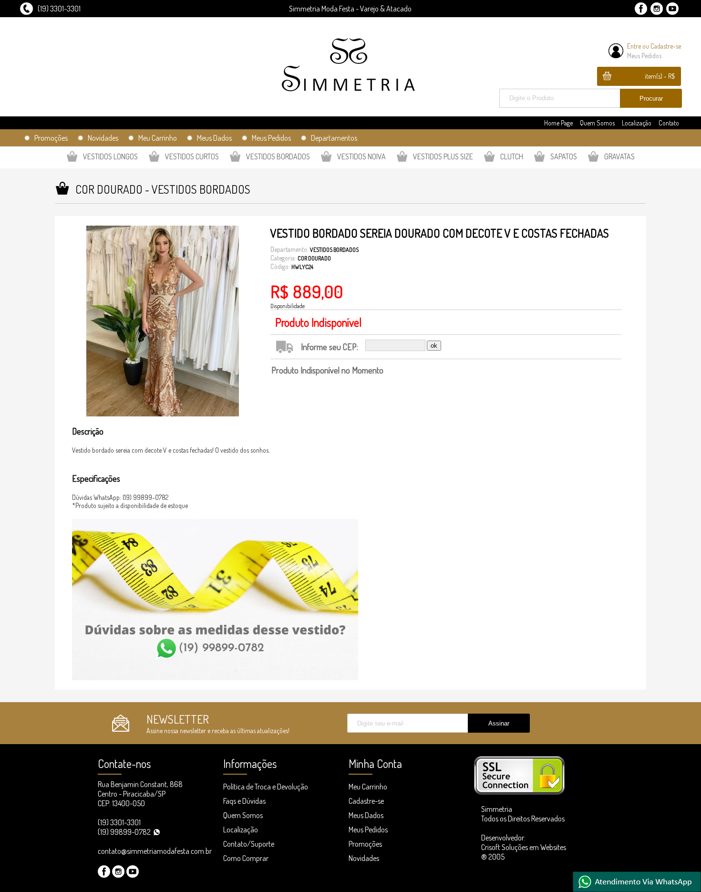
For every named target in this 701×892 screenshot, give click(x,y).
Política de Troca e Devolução (265, 786)
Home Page (558, 123)
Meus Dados (366, 815)
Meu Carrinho (368, 786)
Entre (634, 46)
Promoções (365, 844)
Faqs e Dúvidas (244, 801)
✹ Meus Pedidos (266, 138)
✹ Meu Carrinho (152, 138)
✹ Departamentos (328, 138)
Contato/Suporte (248, 844)
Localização (636, 123)
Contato (669, 123)
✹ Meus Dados (209, 138)
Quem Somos (597, 123)
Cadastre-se (665, 46)
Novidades (364, 858)
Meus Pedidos (644, 56)
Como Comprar (245, 858)
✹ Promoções (46, 138)
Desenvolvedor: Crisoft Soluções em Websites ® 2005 (523, 847)
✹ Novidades (97, 138)
